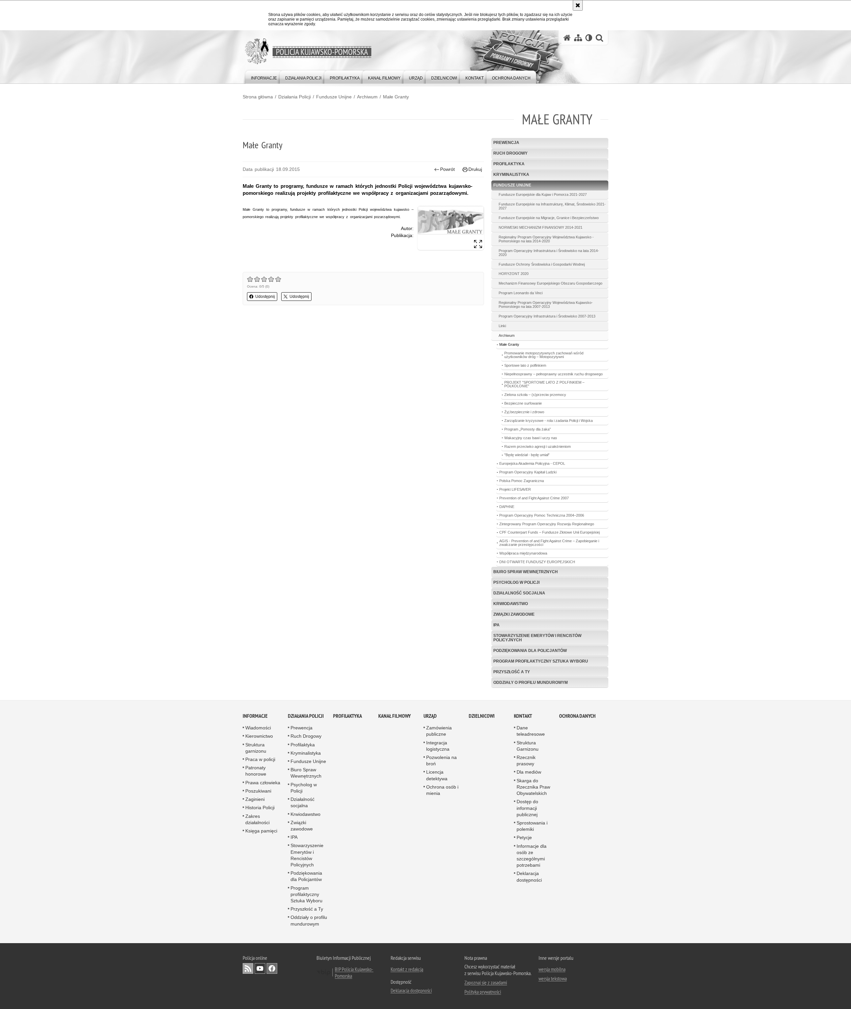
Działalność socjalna (519, 593)
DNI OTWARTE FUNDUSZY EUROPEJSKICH (537, 562)
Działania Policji (294, 96)
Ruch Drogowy (510, 153)
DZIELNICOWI (482, 715)
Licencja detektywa (436, 775)
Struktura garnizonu (255, 748)
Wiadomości (258, 727)
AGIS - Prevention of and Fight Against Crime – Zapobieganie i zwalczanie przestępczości (549, 543)
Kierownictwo (259, 736)
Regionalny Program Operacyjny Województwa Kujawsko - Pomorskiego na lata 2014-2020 (546, 239)
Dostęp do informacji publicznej (527, 808)
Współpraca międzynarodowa (523, 553)
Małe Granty (396, 96)
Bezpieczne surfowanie (523, 403)
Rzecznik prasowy (526, 760)
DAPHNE (506, 507)
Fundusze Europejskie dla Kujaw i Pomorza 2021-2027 (543, 194)
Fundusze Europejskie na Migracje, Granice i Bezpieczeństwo (549, 218)
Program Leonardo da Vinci (521, 293)
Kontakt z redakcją (407, 969)
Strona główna (258, 96)
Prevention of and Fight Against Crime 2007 (534, 498)
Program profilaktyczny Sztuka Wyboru (540, 661)
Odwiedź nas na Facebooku (272, 968)
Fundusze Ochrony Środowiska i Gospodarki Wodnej (542, 264)
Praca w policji (260, 759)
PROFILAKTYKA (347, 715)
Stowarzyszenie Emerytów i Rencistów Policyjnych (537, 637)
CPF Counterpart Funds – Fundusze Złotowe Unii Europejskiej (549, 532)
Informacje (255, 715)
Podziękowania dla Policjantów (530, 650)
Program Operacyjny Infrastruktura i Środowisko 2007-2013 (547, 316)
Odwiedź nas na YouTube (260, 968)
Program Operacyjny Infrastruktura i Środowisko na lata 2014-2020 (549, 253)
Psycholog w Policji (516, 582)
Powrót (447, 169)
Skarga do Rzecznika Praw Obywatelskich (533, 787)
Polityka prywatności (482, 991)
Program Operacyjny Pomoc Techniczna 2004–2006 (541, 515)
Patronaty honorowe (255, 771)
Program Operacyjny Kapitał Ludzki (527, 472)
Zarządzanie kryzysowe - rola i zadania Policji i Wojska (548, 421)
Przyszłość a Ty (511, 672)
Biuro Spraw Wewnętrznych (525, 571)
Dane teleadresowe (531, 731)
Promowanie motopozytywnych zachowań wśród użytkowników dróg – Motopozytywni (543, 355)
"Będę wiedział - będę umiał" (526, 455)
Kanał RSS (248, 968)
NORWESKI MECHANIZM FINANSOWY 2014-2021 (540, 227)
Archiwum (367, 96)
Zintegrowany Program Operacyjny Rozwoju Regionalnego (546, 524)
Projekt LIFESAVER (515, 489)
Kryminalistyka (511, 174)
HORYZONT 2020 (514, 274)
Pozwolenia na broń (441, 760)
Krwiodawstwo (510, 603)
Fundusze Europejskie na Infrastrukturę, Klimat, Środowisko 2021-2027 (552, 206)
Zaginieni (255, 799)
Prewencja (506, 142)
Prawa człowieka (262, 782)
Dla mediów (529, 772)
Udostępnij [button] (265, 296)
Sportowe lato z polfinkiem (525, 365)
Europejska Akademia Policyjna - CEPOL (532, 463)
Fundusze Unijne (334, 96)
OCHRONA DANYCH (577, 715)
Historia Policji (260, 807)
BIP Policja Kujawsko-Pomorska (354, 972)
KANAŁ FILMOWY (394, 715)
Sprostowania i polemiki (532, 826)
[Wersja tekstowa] (588, 38)
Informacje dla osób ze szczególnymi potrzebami (532, 855)
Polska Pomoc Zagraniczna (521, 481)
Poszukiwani (258, 791)
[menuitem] (264, 76)
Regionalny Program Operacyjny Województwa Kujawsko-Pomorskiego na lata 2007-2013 (546, 305)
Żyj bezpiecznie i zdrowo (524, 412)
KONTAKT (523, 715)
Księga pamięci (261, 830)
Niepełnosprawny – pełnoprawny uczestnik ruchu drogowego (553, 374)
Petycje (524, 837)
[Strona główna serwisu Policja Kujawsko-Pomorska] (567, 38)
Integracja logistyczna (437, 746)
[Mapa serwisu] (578, 38)
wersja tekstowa (553, 978)
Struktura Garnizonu (528, 746)
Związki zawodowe (514, 614)
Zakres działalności (257, 819)
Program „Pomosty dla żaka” (527, 429)
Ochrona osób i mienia (442, 790)
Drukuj (475, 169)
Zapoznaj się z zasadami (485, 982)
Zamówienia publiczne (439, 731)
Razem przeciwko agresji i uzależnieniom (537, 446)
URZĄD (430, 715)
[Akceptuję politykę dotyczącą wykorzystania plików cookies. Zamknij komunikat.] (578, 5)
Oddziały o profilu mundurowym (530, 682)
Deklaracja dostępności (529, 876)
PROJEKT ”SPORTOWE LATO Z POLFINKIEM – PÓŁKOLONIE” (544, 384)
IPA (496, 625)
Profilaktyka (509, 164)
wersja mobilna (552, 969)
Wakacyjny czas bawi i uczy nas (530, 438)
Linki (502, 326)
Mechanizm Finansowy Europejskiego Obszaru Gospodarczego (550, 283)
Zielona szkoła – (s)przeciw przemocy (535, 395)
